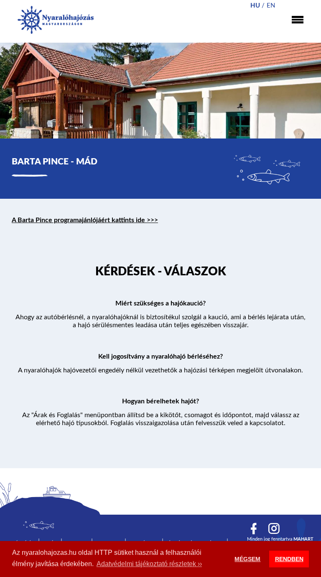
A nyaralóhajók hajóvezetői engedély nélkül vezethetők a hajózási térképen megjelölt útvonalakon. (160, 370)
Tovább (160, 273)
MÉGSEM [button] (247, 559)
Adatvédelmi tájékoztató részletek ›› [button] (149, 563)
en (271, 6)
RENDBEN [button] (289, 559)
